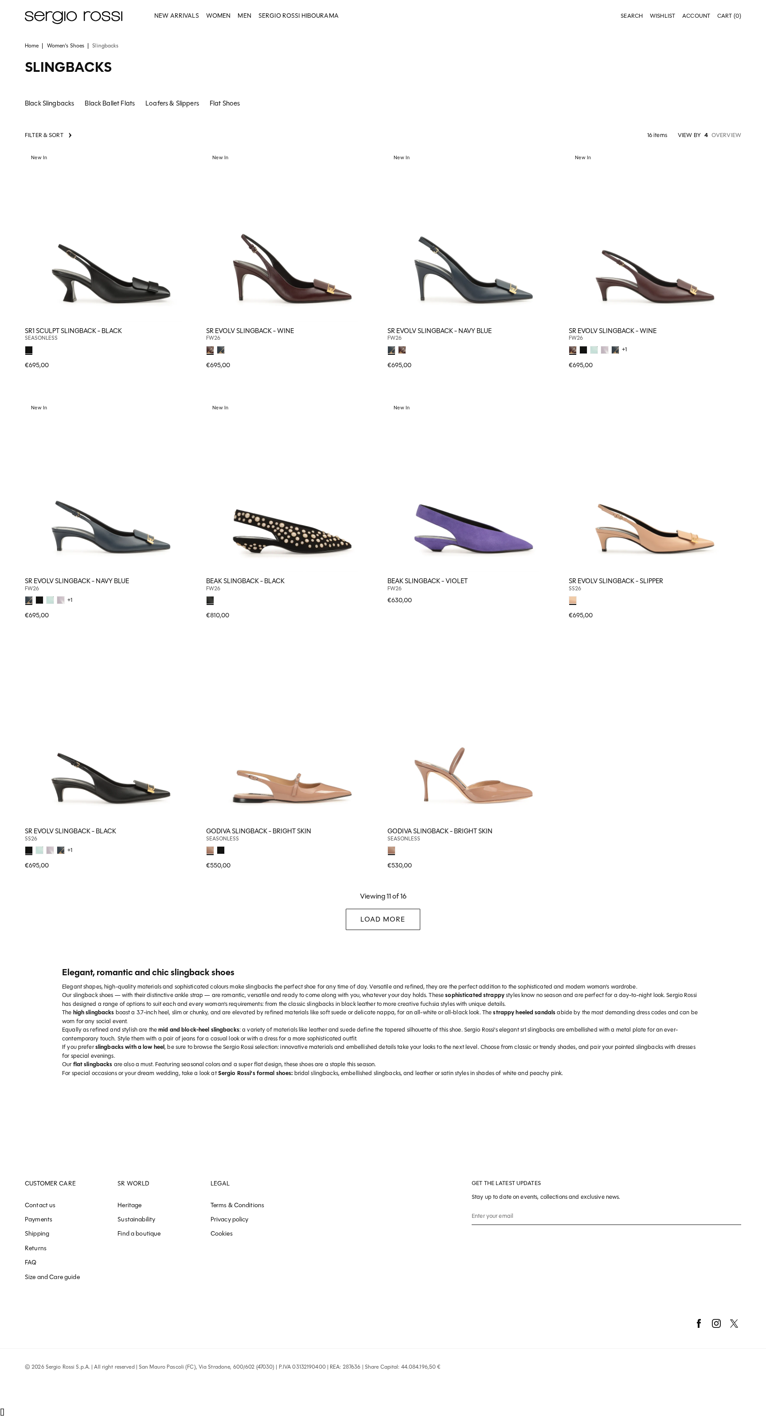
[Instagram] (716, 1323)
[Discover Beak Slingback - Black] (292, 486)
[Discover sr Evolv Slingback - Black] (111, 736)
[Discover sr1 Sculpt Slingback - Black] (111, 235)
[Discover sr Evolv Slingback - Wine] (292, 235)
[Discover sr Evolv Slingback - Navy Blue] (473, 235)
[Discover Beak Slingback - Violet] (473, 486)
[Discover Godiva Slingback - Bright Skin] (292, 736)
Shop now (184, 348)
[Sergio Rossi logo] (73, 16)
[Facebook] (699, 1323)
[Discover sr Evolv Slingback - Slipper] (655, 486)
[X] (734, 1323)
